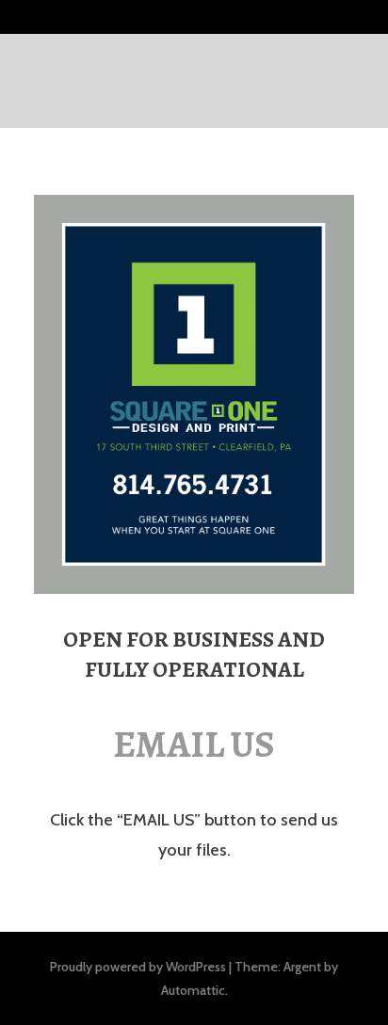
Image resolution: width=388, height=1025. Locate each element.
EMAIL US (194, 744)
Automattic (193, 990)
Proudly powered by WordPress (138, 966)
